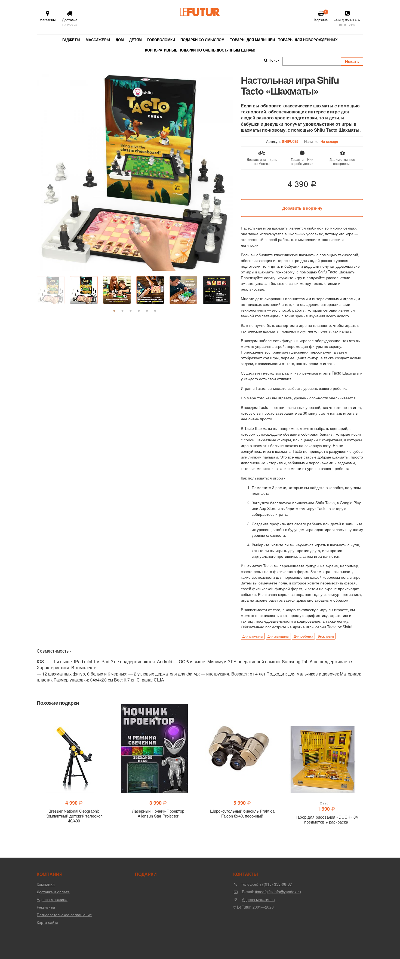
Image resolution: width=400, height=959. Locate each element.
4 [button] (138, 311)
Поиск (273, 60)
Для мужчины (252, 636)
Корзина (321, 16)
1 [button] (114, 311)
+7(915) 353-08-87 (275, 884)
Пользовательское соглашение (64, 914)
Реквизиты (46, 907)
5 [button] (147, 311)
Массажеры (98, 39)
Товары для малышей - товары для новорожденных (284, 39)
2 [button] (122, 311)
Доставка (69, 22)
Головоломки (161, 39)
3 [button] (130, 311)
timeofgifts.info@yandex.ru (278, 891)
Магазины (47, 19)
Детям (135, 39)
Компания (46, 884)
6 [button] (155, 311)
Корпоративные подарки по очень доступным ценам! (200, 50)
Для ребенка (303, 636)
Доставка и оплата (53, 891)
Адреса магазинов (258, 899)
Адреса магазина (52, 899)
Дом (120, 39)
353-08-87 (347, 22)
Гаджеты (71, 39)
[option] (135, 172)
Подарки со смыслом (202, 39)
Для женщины (278, 636)
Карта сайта (47, 922)
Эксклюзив (326, 636)
